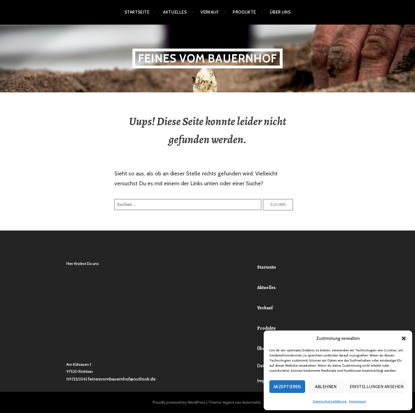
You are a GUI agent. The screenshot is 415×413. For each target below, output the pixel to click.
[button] (404, 338)
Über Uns (280, 12)
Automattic (251, 402)
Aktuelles (175, 12)
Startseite (137, 12)
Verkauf (209, 12)
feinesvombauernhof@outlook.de (122, 379)
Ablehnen (326, 386)
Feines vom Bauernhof (207, 58)
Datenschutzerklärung (329, 401)
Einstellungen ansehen (376, 386)
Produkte (244, 12)
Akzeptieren (287, 386)
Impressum (357, 401)
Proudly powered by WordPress (179, 402)
